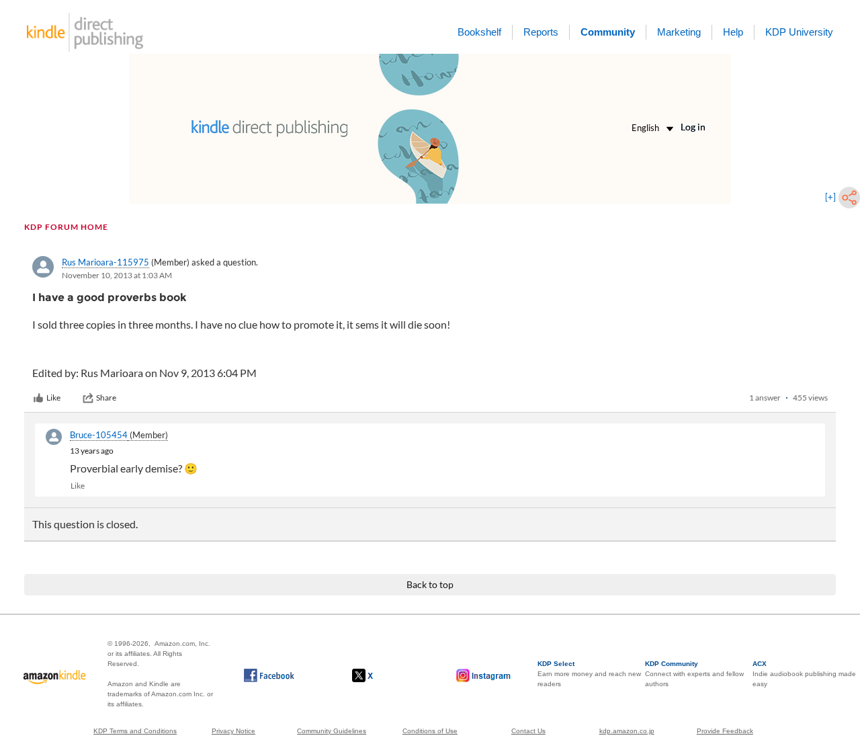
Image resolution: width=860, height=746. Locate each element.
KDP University (799, 32)
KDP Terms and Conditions (135, 731)
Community (607, 32)
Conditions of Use (430, 731)
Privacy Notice (233, 731)
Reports (540, 32)
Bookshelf (479, 32)
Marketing (679, 32)
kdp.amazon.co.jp (626, 731)
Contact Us (528, 731)
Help (733, 32)
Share (106, 397)
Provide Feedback (725, 731)
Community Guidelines (331, 731)
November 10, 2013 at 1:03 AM (117, 275)
